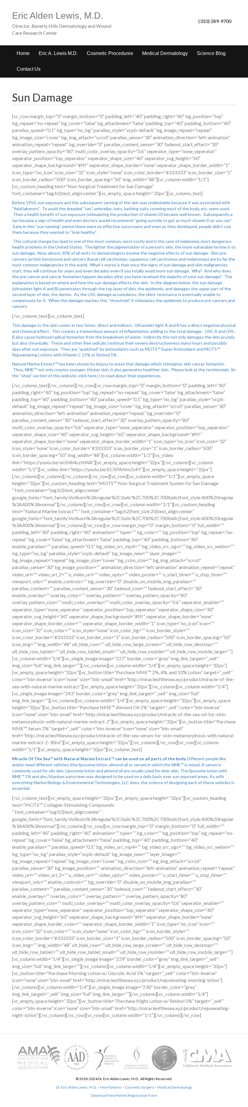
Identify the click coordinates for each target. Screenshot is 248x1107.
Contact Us (29, 69)
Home (23, 53)
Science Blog (211, 53)
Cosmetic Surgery (139, 1087)
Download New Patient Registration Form (124, 1095)
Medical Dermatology (165, 53)
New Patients (111, 1087)
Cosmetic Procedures (110, 53)
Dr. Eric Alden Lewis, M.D (76, 1087)
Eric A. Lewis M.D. (58, 53)
